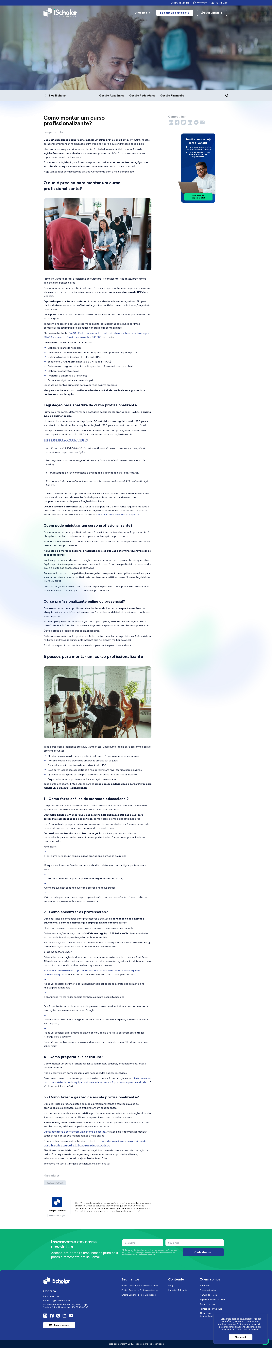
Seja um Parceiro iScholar (212, 1299)
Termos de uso (207, 1304)
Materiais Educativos (179, 1290)
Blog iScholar (57, 95)
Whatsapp (201, 2)
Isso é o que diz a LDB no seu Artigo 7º (65, 439)
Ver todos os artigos (57, 1215)
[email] (202, 122)
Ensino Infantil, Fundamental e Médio (140, 1285)
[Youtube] (71, 1316)
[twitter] (183, 122)
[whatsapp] (171, 122)
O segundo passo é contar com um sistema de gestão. (75, 1131)
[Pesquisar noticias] (227, 95)
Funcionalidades (208, 1290)
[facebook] (177, 122)
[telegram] (196, 122)
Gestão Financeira (172, 95)
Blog (170, 1285)
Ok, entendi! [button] (240, 1337)
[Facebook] (52, 1316)
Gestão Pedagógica (142, 95)
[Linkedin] (64, 1316)
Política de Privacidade (211, 1308)
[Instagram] (58, 1316)
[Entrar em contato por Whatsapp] (45, 1316)
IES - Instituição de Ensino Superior (118, 514)
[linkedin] (190, 122)
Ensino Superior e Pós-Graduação (138, 1294)
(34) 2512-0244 (51, 1296)
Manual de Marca (208, 1294)
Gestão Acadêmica (111, 95)
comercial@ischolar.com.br (56, 1300)
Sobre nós (205, 1285)
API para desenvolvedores (208, 1314)
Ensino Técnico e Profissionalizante (139, 1290)
